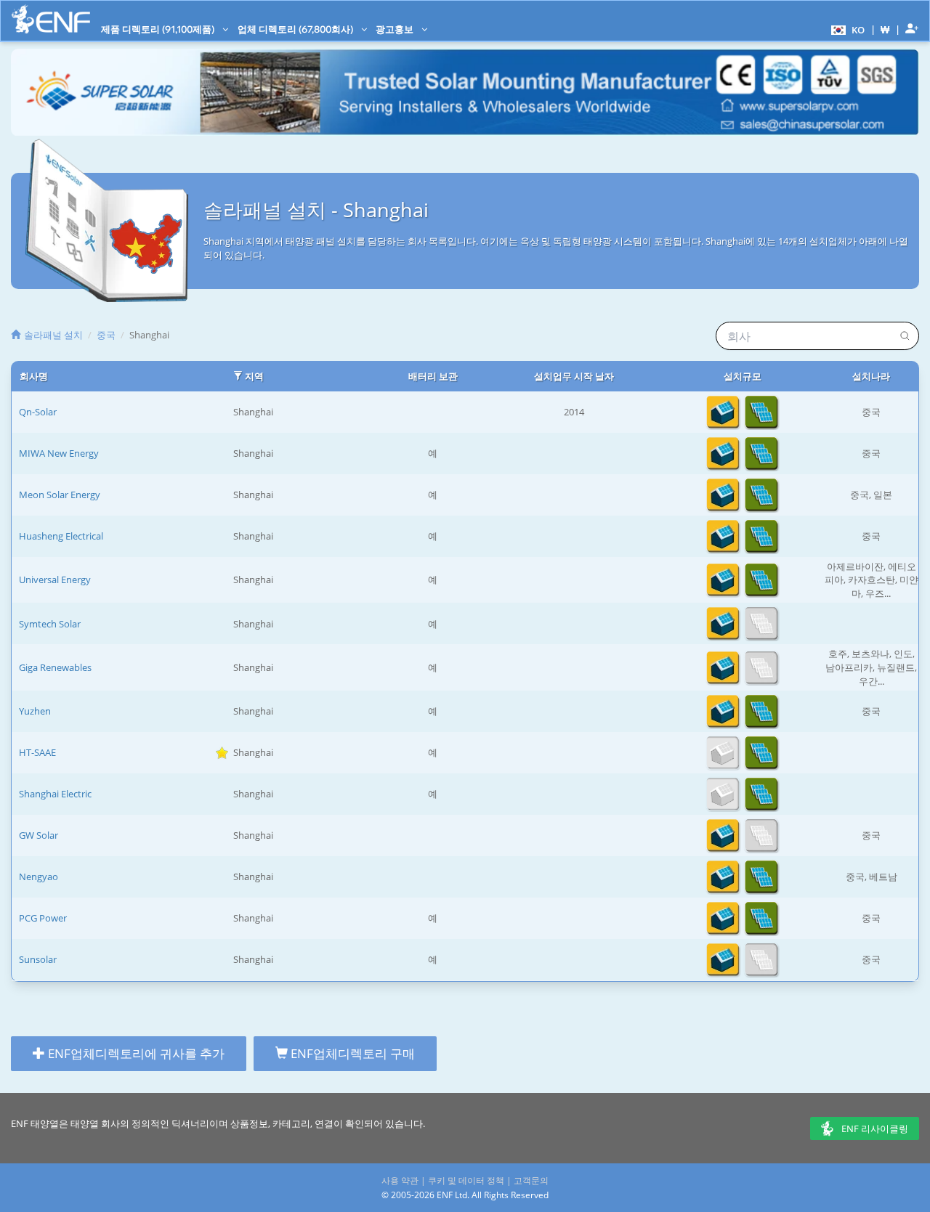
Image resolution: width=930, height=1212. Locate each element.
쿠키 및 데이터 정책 (466, 1180)
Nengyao (38, 876)
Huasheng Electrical (61, 535)
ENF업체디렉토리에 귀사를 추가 (135, 1053)
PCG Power (43, 917)
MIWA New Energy (59, 453)
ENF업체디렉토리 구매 (351, 1053)
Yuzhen (35, 710)
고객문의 (531, 1180)
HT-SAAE (37, 752)
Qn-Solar (38, 411)
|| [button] (885, 29)
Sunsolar (38, 959)
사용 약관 (399, 1180)
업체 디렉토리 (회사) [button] (296, 29)
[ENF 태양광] (51, 19)
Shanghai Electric (55, 793)
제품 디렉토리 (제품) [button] (159, 29)
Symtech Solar (50, 623)
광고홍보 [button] (396, 29)
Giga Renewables (55, 667)
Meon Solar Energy (59, 494)
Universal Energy (55, 579)
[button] (846, 29)
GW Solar (38, 835)
